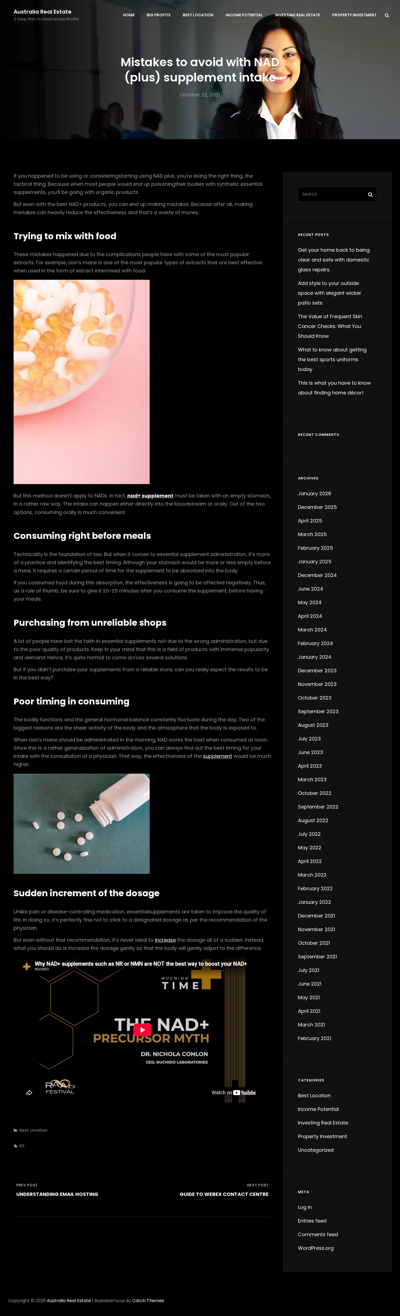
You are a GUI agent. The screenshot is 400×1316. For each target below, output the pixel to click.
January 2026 (314, 493)
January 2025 (314, 561)
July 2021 (308, 970)
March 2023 (312, 779)
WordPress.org (316, 1248)
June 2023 (310, 752)
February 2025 (315, 548)
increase (165, 940)
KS (22, 1145)
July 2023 (309, 738)
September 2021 (317, 956)
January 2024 (314, 657)
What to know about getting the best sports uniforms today (332, 359)
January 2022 (314, 902)
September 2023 (318, 711)
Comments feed (318, 1234)
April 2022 (310, 861)
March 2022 (312, 874)
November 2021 (316, 929)
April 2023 (310, 765)
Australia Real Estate (43, 12)
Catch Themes (148, 1300)
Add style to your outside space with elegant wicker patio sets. (329, 293)
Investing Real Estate (297, 15)
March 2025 (312, 534)
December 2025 (317, 507)
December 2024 (317, 575)
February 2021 (314, 1038)
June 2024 (310, 588)
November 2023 (317, 684)
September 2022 (318, 806)
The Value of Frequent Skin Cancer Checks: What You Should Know (330, 326)
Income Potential (244, 15)
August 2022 (313, 820)
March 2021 (311, 1024)
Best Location (198, 15)
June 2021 (309, 983)
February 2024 (315, 643)
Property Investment (354, 15)
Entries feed (312, 1220)
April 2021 (309, 1011)
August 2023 (313, 725)
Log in (305, 1207)
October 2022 (314, 793)
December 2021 (316, 915)
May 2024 (310, 602)
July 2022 (309, 834)
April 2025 (310, 520)
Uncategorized (316, 1150)
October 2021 (314, 943)
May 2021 (309, 997)
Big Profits (159, 15)
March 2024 (312, 629)
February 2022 (315, 888)
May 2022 (309, 847)
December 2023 (317, 670)
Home (128, 15)
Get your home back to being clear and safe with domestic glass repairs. (334, 260)
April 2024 (310, 616)
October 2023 (314, 697)
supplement (217, 756)
